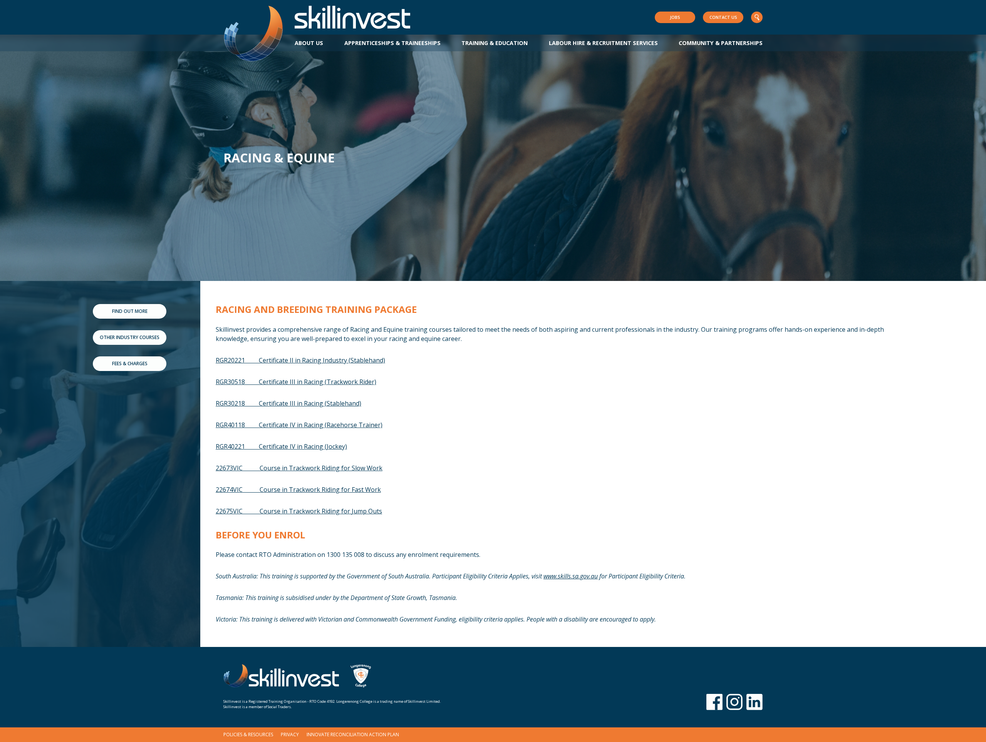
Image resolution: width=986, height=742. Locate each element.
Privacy (290, 734)
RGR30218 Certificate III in (288, 403)
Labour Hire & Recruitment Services (603, 43)
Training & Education (494, 43)
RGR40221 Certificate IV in (281, 446)
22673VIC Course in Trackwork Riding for (299, 468)
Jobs (675, 17)
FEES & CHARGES (130, 363)
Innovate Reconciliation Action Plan (353, 734)
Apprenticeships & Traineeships (392, 43)
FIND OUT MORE (130, 311)
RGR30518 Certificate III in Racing (296, 382)
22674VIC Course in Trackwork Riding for (298, 489)
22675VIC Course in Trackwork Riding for (299, 511)
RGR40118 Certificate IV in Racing (299, 425)
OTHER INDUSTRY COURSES (129, 337)
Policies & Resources (248, 734)
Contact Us (723, 17)
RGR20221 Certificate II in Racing (300, 360)
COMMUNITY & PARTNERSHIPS (721, 43)
